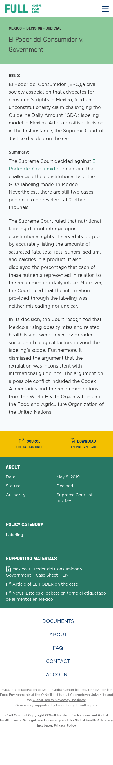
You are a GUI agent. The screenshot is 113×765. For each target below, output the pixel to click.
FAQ (58, 648)
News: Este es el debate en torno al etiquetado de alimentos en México (56, 596)
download (83, 443)
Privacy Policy (65, 725)
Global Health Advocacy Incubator (59, 700)
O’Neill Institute (53, 695)
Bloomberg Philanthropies (76, 705)
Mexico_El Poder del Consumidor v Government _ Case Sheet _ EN (44, 572)
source (29, 443)
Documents (58, 621)
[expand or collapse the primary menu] (105, 8)
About (58, 634)
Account (58, 674)
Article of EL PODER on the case (44, 584)
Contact (58, 661)
